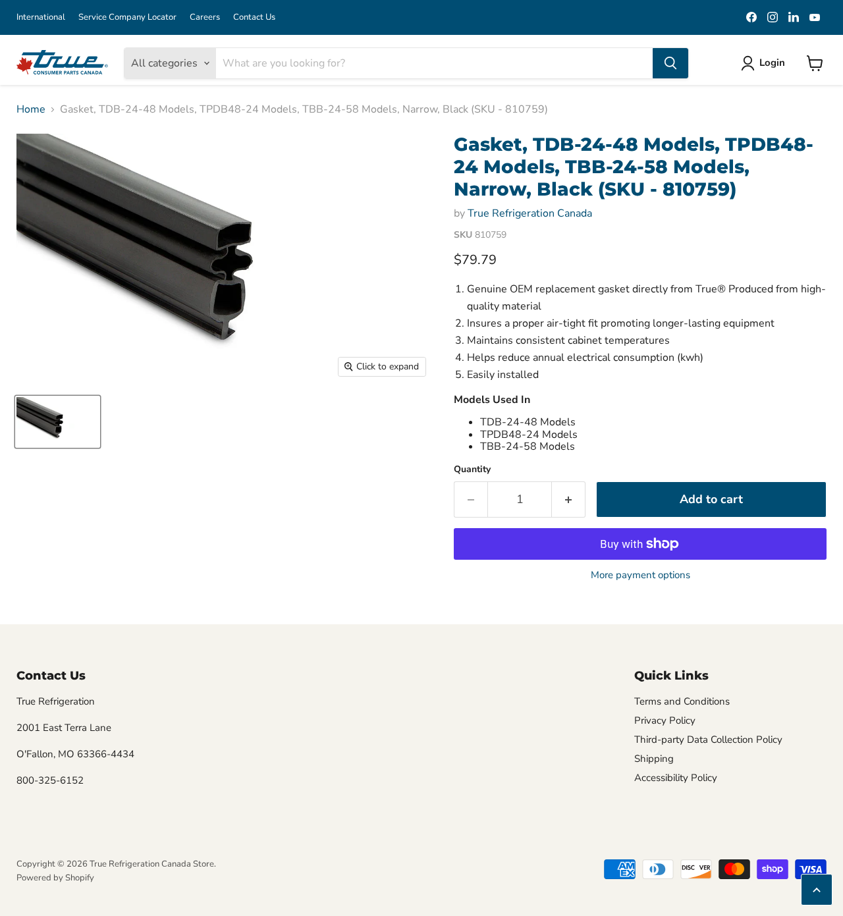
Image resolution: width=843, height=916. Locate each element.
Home (30, 109)
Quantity (472, 469)
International (40, 17)
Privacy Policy (664, 720)
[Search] (670, 63)
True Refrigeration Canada (530, 213)
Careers (205, 17)
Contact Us (254, 17)
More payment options (640, 575)
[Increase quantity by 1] (568, 499)
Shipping (654, 758)
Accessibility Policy (675, 777)
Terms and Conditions (682, 701)
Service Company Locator (127, 17)
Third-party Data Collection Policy (708, 739)
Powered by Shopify (55, 878)
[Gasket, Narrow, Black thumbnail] (57, 422)
